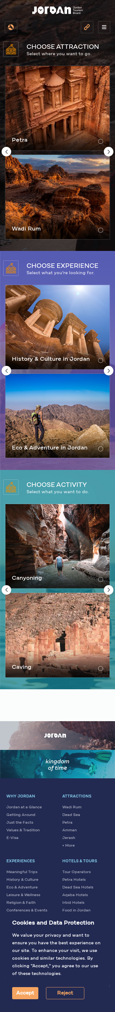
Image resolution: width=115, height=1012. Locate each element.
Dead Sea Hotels (77, 887)
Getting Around (20, 815)
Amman (69, 830)
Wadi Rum (71, 807)
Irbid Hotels (73, 903)
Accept (25, 993)
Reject (65, 993)
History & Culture (22, 880)
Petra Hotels (74, 880)
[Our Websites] (87, 27)
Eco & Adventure (22, 887)
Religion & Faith (20, 903)
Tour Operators (76, 872)
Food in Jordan (76, 910)
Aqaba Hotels (75, 895)
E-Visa (12, 838)
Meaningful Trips (21, 872)
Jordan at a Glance (24, 807)
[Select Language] (11, 27)
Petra (67, 823)
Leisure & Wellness (23, 895)
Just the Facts (19, 823)
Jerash (68, 838)
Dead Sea (71, 815)
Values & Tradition (23, 830)
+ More (68, 846)
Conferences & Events (26, 910)
